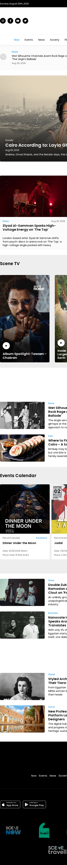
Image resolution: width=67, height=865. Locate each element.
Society (54, 40)
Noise (6, 221)
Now (16, 40)
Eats (50, 435)
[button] (3, 57)
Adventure (41, 537)
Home (51, 706)
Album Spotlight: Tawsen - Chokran (25, 356)
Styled (51, 674)
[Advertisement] (54, 384)
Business (53, 612)
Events (29, 40)
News (41, 40)
